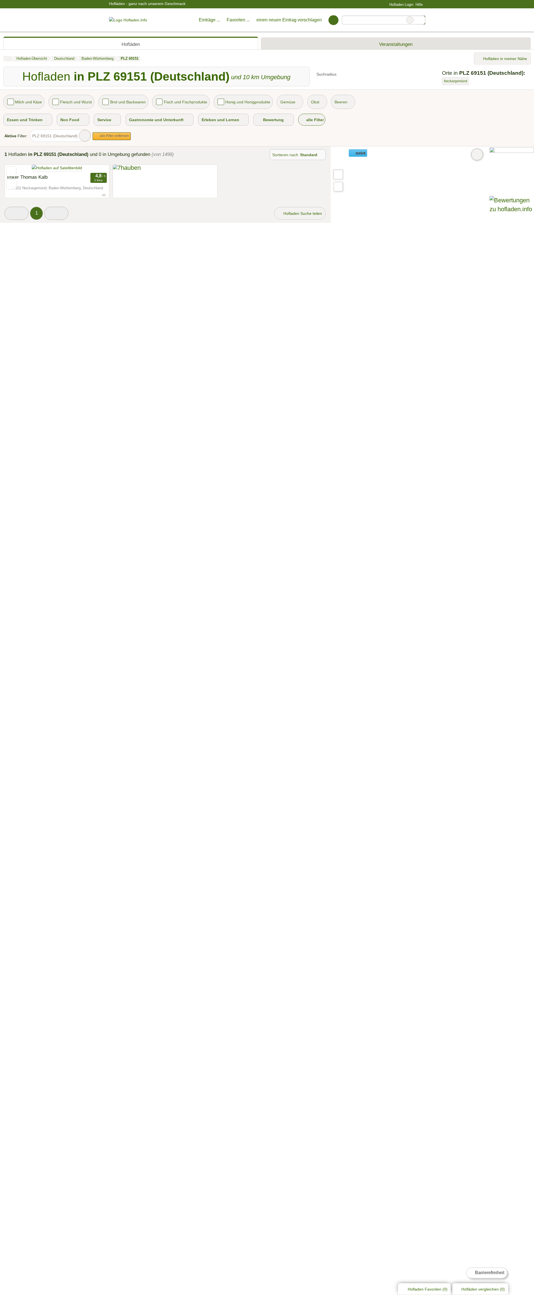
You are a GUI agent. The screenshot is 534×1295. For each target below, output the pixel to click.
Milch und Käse (28, 102)
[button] (16, 213)
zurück (360, 153)
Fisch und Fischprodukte (185, 102)
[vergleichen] (11, 184)
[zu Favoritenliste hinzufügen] (11, 171)
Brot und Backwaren (128, 102)
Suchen (420, 20)
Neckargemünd (455, 81)
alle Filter (314, 120)
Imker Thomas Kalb (27, 177)
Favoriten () (428, 1289)
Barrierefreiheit (489, 1272)
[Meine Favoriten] (333, 20)
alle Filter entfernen (114, 136)
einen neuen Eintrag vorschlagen (289, 20)
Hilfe (419, 5)
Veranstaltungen (395, 44)
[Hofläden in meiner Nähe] (338, 186)
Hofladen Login (400, 5)
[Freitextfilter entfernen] (410, 20)
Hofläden (131, 44)
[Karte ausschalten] (477, 154)
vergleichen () (483, 1289)
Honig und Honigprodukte (247, 102)
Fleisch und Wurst (76, 102)
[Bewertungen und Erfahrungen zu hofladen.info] (512, 209)
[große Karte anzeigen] (337, 174)
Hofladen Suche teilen (302, 213)
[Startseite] (7, 58)
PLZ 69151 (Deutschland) (55, 136)
